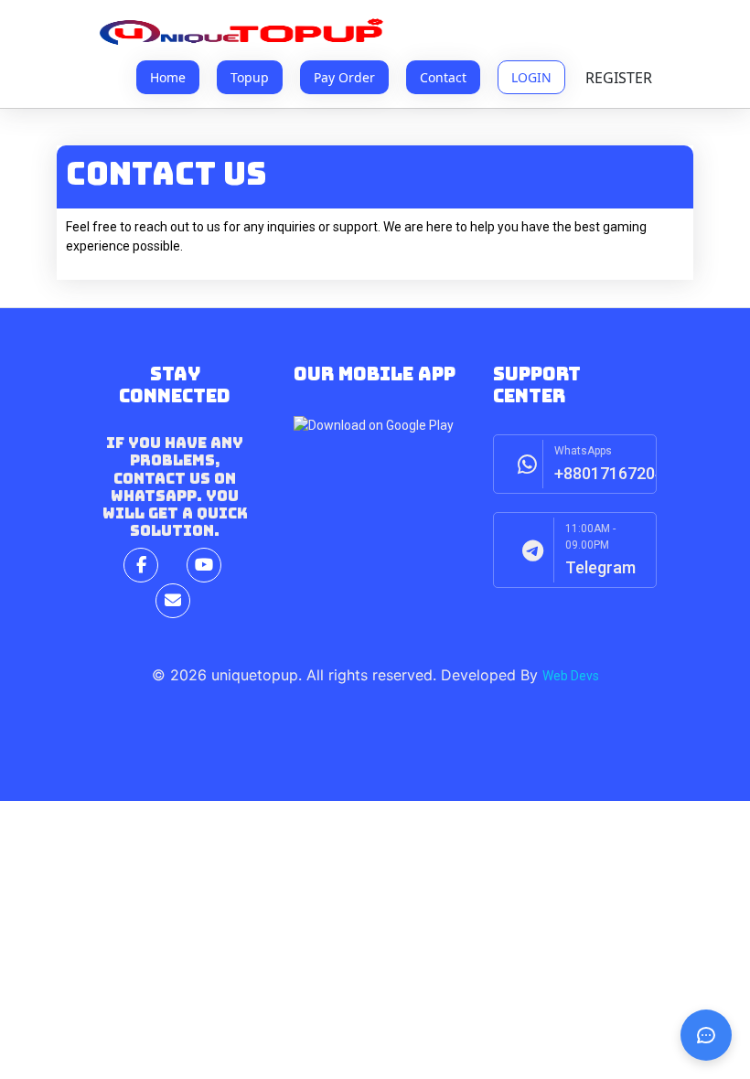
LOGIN (531, 77)
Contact (443, 77)
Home (168, 77)
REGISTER (618, 78)
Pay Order (344, 77)
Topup (249, 77)
